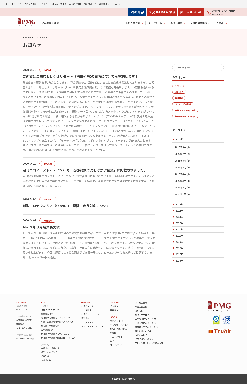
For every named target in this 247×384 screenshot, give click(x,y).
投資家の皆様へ (142, 306)
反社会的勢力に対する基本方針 (149, 343)
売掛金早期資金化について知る (55, 333)
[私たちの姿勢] (21, 306)
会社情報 (219, 23)
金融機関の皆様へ (199, 23)
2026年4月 (180, 174)
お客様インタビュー (90, 306)
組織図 (113, 332)
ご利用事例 (86, 310)
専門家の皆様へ (31, 3)
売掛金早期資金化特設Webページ (56, 337)
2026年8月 (180, 147)
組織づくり (46, 360)
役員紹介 (114, 306)
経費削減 (45, 356)
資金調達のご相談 (143, 331)
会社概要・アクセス (119, 324)
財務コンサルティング (51, 309)
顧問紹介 (114, 310)
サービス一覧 (155, 23)
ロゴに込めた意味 (24, 328)
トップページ (29, 37)
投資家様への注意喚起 (185, 116)
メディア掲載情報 (183, 104)
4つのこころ (21, 309)
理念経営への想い (24, 319)
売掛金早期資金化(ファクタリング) (56, 317)
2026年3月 (180, 180)
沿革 (112, 340)
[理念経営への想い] (23, 316)
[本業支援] (45, 344)
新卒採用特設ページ (144, 318)
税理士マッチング (49, 352)
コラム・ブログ (59, 3)
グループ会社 (116, 336)
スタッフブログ (142, 314)
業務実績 (179, 98)
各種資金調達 (47, 329)
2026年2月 (180, 187)
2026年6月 (180, 160)
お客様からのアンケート (92, 314)
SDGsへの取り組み (118, 328)
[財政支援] (45, 306)
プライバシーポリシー (145, 339)
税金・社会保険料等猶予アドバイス (57, 321)
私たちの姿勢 (133, 23)
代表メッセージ (117, 320)
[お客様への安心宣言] (24, 334)
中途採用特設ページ (144, 323)
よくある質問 (75, 3)
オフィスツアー (117, 344)
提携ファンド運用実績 (185, 110)
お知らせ (45, 3)
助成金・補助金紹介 (50, 325)
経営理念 (20, 324)
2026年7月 (180, 153)
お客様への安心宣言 (25, 338)
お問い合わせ (141, 335)
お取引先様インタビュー (92, 326)
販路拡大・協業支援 (50, 348)
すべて (178, 85)
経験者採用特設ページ (145, 327)
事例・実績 (176, 23)
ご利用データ (87, 322)
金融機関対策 (47, 313)
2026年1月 (180, 194)
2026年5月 (180, 167)
